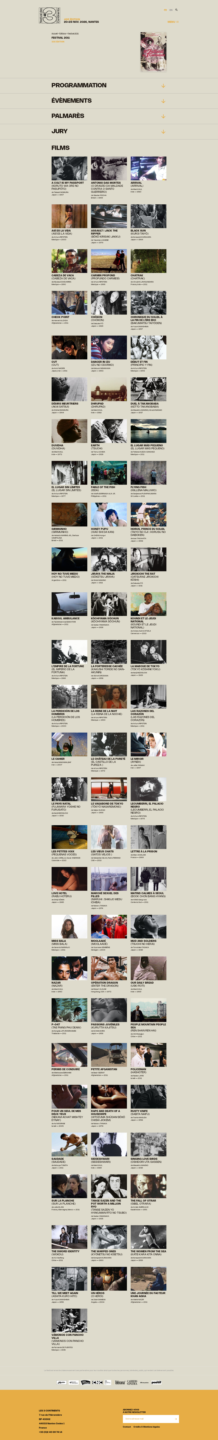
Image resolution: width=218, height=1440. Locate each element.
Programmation (79, 85)
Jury (60, 131)
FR (165, 10)
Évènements (72, 101)
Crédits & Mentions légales (146, 1427)
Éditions (62, 33)
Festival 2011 (73, 33)
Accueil (55, 33)
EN (171, 10)
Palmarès (68, 116)
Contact (127, 1427)
